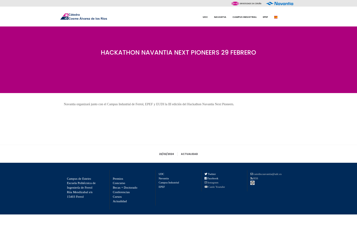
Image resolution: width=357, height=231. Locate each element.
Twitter (212, 174)
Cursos (117, 196)
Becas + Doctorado (125, 187)
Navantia (164, 178)
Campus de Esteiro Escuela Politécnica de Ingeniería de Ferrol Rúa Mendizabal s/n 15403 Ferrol (81, 187)
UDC (161, 174)
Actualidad (189, 154)
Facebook (212, 178)
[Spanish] (275, 17)
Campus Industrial (169, 182)
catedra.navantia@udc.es (268, 174)
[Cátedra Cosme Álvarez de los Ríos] (83, 16)
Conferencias (121, 192)
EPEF (162, 186)
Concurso (119, 183)
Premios (118, 178)
